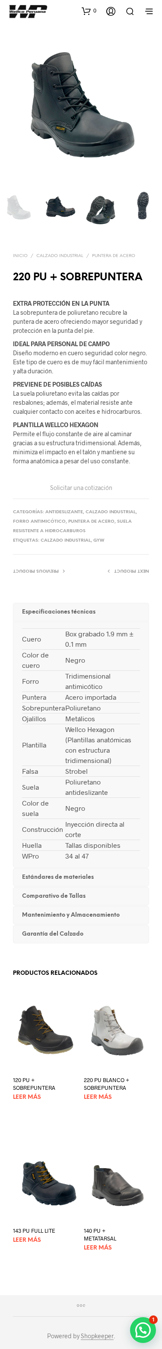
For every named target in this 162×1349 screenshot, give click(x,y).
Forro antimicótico (39, 521)
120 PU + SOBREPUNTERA (34, 1083)
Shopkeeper (97, 1336)
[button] (89, 10)
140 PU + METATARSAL (100, 1234)
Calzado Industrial (59, 256)
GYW (98, 540)
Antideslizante (64, 512)
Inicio (20, 256)
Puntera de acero (113, 256)
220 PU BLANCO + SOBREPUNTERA (106, 1083)
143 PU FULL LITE (34, 1230)
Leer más (27, 1097)
